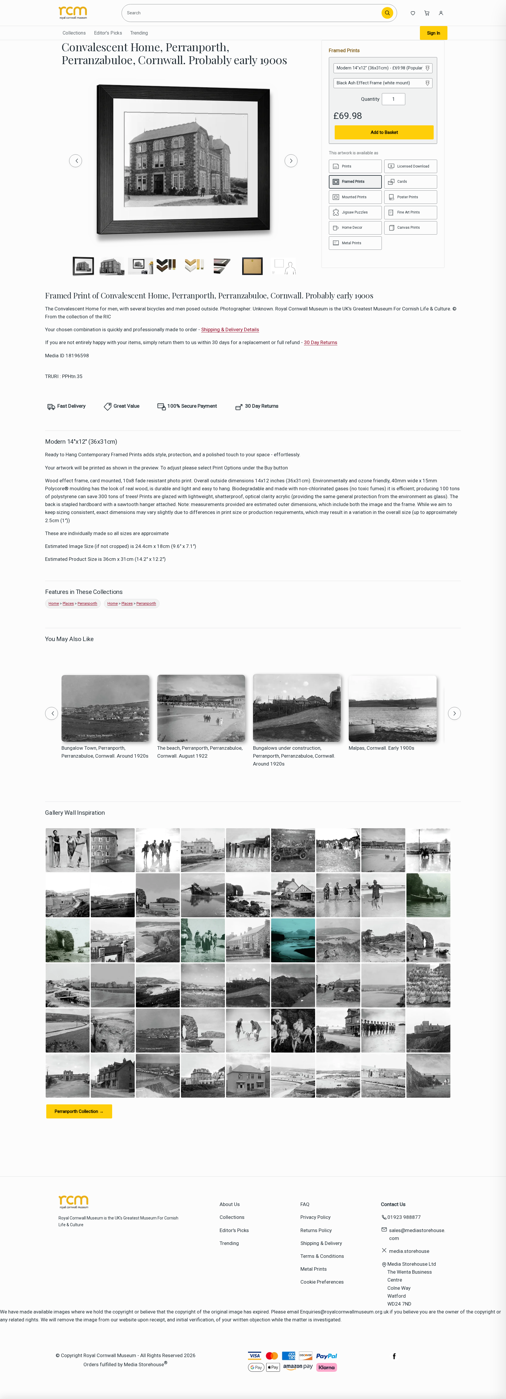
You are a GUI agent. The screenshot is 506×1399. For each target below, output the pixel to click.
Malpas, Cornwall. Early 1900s (381, 748)
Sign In (433, 33)
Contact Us (393, 1204)
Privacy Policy (315, 1217)
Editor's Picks (108, 33)
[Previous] (75, 160)
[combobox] (252, 13)
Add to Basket (384, 132)
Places (68, 603)
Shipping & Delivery (321, 1243)
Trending (139, 33)
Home (54, 603)
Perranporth (87, 603)
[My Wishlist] (412, 12)
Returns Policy (316, 1230)
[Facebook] (394, 1359)
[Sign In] (441, 12)
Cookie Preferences (322, 1282)
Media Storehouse (144, 1364)
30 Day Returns (320, 342)
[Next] (291, 160)
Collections (74, 33)
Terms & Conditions (322, 1256)
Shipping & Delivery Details (230, 329)
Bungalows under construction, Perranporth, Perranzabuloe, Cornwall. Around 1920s (294, 756)
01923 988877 (404, 1217)
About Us (230, 1204)
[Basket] (426, 12)
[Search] (387, 13)
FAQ (305, 1204)
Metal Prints (313, 1269)
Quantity (370, 99)
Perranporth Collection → (79, 1111)
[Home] (85, 12)
